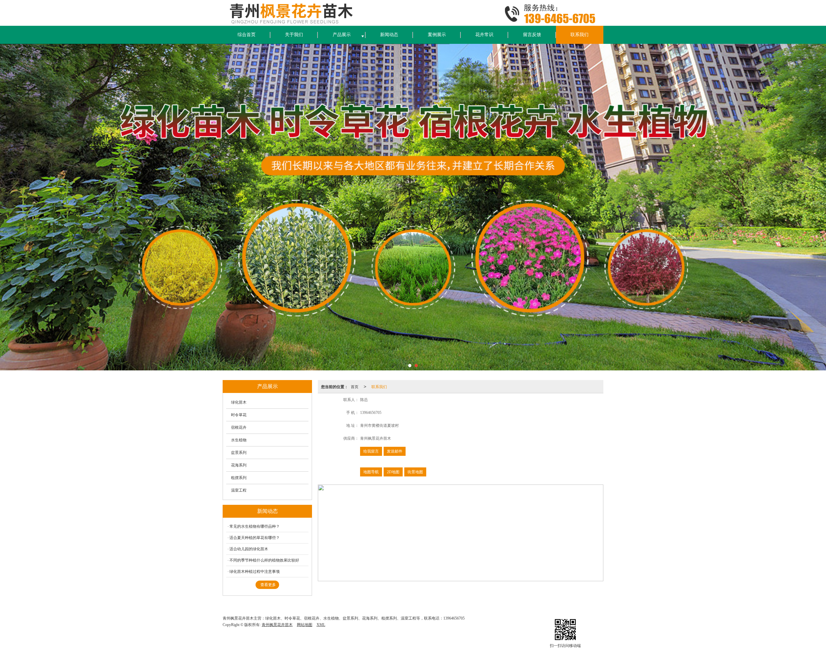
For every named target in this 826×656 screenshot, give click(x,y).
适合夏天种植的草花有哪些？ (254, 537)
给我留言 (371, 451)
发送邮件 (394, 451)
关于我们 (294, 34)
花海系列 (239, 465)
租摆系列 (239, 477)
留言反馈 (532, 34)
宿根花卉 (239, 427)
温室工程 (239, 490)
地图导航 (371, 472)
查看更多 (268, 585)
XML (321, 624)
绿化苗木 (239, 402)
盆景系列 (239, 452)
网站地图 (304, 624)
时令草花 (239, 415)
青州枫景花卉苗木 (277, 624)
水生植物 (239, 440)
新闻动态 (389, 34)
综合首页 (246, 34)
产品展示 (342, 34)
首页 (354, 386)
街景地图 (415, 472)
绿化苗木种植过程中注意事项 (254, 571)
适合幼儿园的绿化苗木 (249, 549)
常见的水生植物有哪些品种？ (254, 526)
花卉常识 (484, 34)
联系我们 (579, 34)
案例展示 (437, 34)
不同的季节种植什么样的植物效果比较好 (264, 560)
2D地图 (393, 472)
